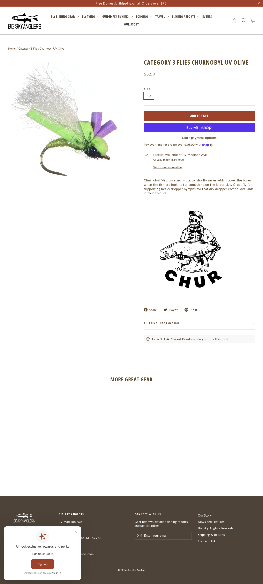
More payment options (199, 137)
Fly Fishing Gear (63, 16)
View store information (167, 167)
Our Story (131, 24)
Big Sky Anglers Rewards (215, 528)
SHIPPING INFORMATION (161, 323)
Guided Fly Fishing (116, 16)
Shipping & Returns (211, 534)
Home (12, 48)
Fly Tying (89, 16)
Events (207, 16)
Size (147, 88)
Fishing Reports (184, 16)
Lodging (142, 16)
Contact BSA (207, 541)
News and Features (211, 522)
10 (149, 96)
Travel (160, 16)
